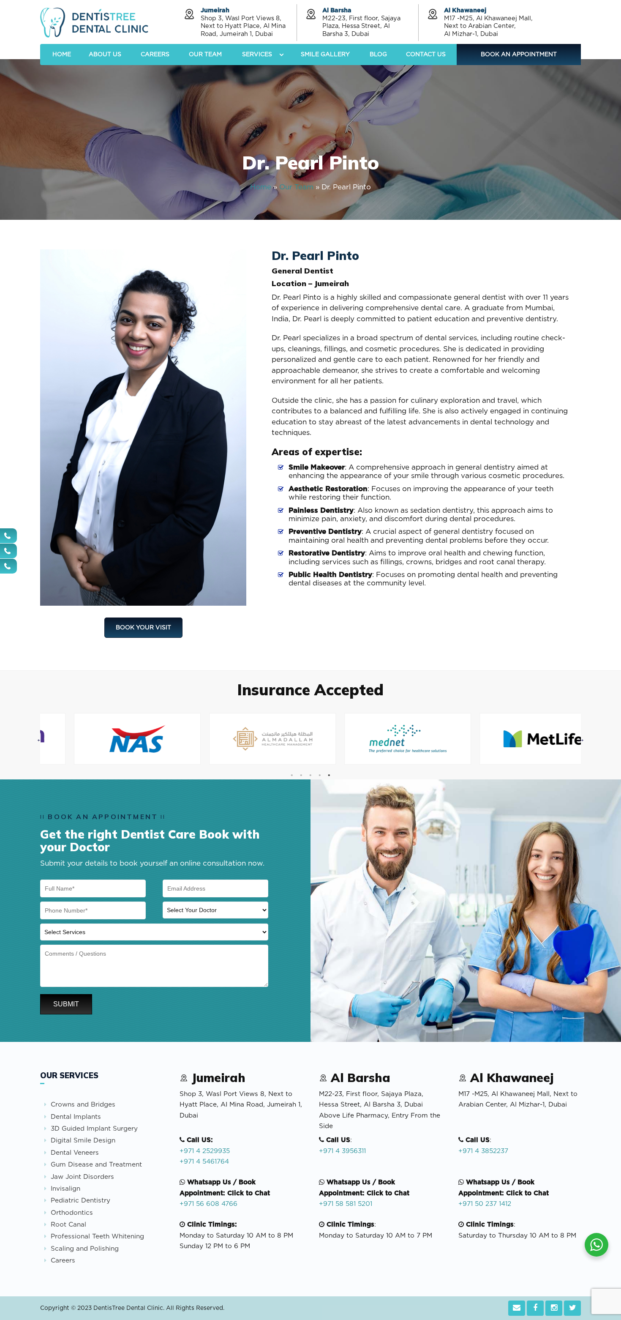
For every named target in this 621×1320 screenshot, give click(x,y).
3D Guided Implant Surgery (94, 1129)
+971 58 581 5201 (345, 1204)
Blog (378, 54)
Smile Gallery (325, 54)
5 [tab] (328, 775)
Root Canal (68, 1225)
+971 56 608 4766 (208, 1204)
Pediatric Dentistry (80, 1200)
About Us (105, 54)
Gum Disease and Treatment (96, 1164)
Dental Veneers (75, 1153)
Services (257, 54)
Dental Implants (76, 1117)
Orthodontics (72, 1213)
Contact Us (426, 54)
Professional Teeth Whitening (97, 1236)
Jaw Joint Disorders (82, 1177)
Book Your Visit (143, 628)
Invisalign (65, 1189)
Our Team (205, 54)
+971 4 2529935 (205, 1151)
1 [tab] (291, 775)
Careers (155, 54)
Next (581, 739)
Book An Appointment (519, 54)
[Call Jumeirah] (8, 535)
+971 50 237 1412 (484, 1204)
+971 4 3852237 (483, 1151)
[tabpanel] (107, 739)
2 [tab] (300, 775)
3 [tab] (310, 775)
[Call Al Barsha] (8, 551)
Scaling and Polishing (85, 1249)
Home (61, 54)
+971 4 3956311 (342, 1151)
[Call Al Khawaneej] (8, 566)
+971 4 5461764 (204, 1162)
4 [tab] (319, 775)
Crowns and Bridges (83, 1104)
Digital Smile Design (83, 1140)
